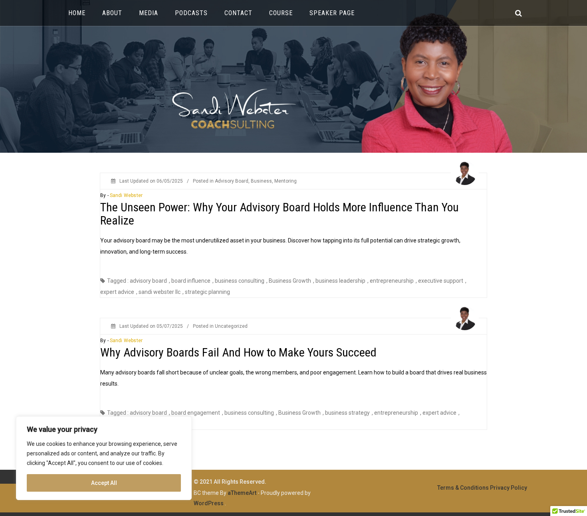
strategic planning (207, 292)
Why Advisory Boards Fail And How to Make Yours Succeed (238, 352)
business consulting (239, 281)
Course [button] (281, 13)
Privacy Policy (508, 487)
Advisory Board (231, 181)
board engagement (195, 413)
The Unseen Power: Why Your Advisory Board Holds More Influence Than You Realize (279, 213)
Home (76, 13)
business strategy (347, 413)
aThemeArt (242, 493)
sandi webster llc (159, 292)
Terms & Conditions (463, 487)
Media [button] (148, 13)
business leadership (340, 281)
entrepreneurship (392, 281)
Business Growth (290, 281)
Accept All (104, 483)
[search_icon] (518, 13)
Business (261, 181)
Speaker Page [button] (332, 13)
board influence (190, 281)
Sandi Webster (126, 195)
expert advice (117, 292)
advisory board (148, 281)
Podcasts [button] (191, 13)
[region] (104, 458)
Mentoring (285, 181)
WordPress (209, 503)
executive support (440, 281)
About (112, 13)
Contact (238, 13)
